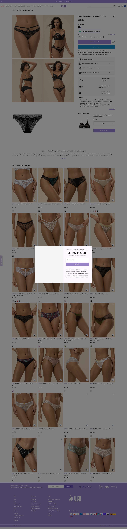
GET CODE (77, 264)
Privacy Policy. (77, 277)
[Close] (91, 247)
